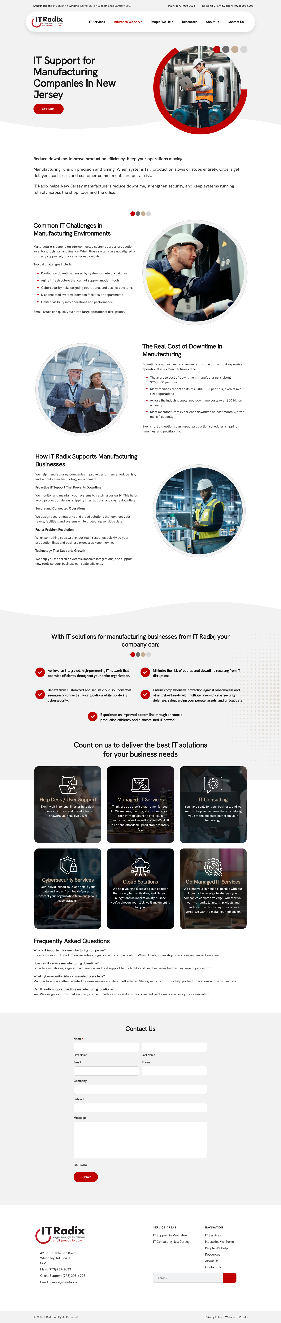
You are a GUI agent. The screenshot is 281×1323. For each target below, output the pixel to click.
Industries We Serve (128, 22)
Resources (189, 22)
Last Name (148, 1055)
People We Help (162, 22)
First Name (80, 1055)
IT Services (97, 22)
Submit (86, 1177)
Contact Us (236, 22)
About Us (212, 22)
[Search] (229, 1278)
